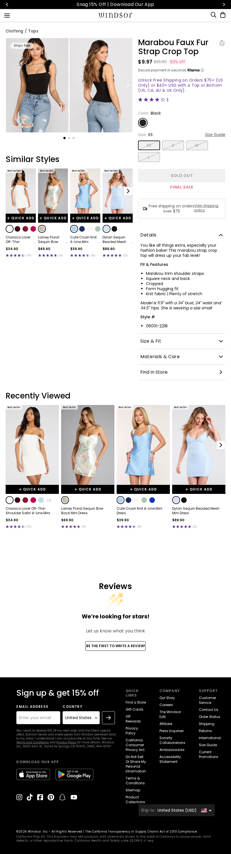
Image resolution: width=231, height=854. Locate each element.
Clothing (14, 31)
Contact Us (208, 709)
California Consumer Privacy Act (135, 745)
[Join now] (108, 717)
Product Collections (135, 799)
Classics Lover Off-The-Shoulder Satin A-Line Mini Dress (18, 239)
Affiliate (165, 723)
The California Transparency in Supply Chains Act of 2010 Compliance (141, 831)
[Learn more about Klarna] (202, 70)
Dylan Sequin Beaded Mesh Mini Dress (114, 239)
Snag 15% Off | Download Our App (115, 4)
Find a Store (136, 702)
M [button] (197, 145)
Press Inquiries (171, 730)
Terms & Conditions (135, 780)
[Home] (115, 15)
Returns (205, 730)
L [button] (149, 157)
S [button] (173, 145)
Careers (166, 704)
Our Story (167, 697)
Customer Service (207, 700)
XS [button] (149, 145)
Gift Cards (134, 709)
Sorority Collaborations (172, 740)
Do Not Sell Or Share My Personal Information (136, 764)
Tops (33, 31)
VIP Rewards (133, 719)
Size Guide (215, 134)
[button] (9, 229)
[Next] (223, 4)
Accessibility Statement (170, 759)
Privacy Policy (66, 742)
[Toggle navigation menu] (7, 14)
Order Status (209, 716)
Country (72, 706)
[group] (37, 85)
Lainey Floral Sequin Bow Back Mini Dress (51, 239)
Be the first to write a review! (115, 645)
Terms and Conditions (32, 742)
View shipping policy (206, 208)
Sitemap (133, 790)
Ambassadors (172, 749)
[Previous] (7, 4)
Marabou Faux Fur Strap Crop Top (173, 47)
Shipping (206, 723)
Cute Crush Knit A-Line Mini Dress (83, 239)
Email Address (32, 706)
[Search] (214, 15)
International (210, 737)
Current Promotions (208, 754)
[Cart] (221, 15)
